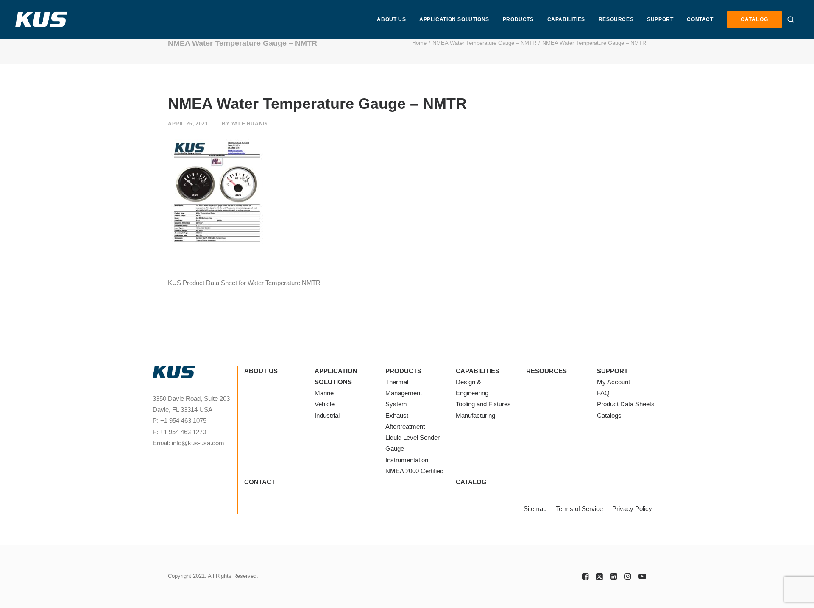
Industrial (327, 415)
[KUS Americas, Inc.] (41, 19)
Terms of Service (579, 508)
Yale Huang (249, 124)
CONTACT (700, 19)
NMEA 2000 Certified (414, 471)
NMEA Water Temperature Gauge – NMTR (484, 43)
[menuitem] (391, 19)
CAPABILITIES (566, 19)
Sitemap (535, 508)
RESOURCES (616, 19)
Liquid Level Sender (412, 437)
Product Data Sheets (626, 404)
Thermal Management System (403, 393)
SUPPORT (660, 19)
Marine (324, 393)
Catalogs (609, 415)
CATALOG (471, 482)
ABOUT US (391, 19)
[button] (793, 19)
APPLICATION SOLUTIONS (454, 19)
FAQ (603, 393)
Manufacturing (475, 415)
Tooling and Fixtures (483, 404)
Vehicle (325, 404)
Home (419, 43)
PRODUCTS (518, 19)
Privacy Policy (632, 508)
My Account (613, 382)
